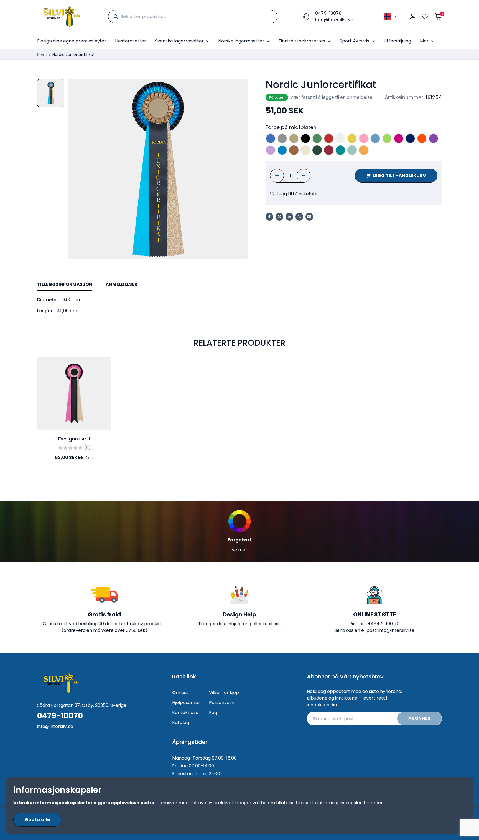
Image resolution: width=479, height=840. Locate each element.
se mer (239, 550)
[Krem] (305, 150)
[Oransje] (422, 138)
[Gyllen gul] (364, 150)
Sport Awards (354, 41)
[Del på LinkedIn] (289, 217)
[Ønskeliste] (425, 16)
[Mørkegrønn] (317, 150)
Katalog (180, 722)
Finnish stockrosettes (302, 41)
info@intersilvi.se (334, 20)
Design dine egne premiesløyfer (71, 41)
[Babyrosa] (364, 138)
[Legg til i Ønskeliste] (105, 365)
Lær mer (373, 802)
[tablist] (239, 285)
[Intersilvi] (61, 16)
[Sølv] (282, 138)
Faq (213, 712)
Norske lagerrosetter (241, 41)
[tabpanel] (239, 305)
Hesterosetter (130, 41)
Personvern (221, 702)
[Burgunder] (329, 150)
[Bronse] (294, 150)
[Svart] (305, 138)
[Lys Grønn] (387, 138)
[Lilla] (434, 138)
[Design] (105, 378)
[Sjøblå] (352, 150)
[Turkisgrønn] (340, 150)
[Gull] (294, 138)
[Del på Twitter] (279, 217)
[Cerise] (399, 138)
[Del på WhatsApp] (299, 217)
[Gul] (352, 138)
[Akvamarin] (282, 150)
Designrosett (74, 438)
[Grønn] (317, 138)
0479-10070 (328, 13)
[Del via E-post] (309, 217)
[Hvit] (340, 138)
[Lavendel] (271, 150)
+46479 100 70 (383, 623)
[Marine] (410, 138)
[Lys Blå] (375, 138)
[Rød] (329, 138)
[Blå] (271, 138)
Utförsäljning (397, 41)
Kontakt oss (185, 712)
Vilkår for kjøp (224, 692)
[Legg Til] (303, 176)
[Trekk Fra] (277, 176)
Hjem (42, 54)
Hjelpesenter (186, 702)
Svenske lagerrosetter (179, 41)
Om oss (180, 692)
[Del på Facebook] (269, 217)
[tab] (64, 285)
